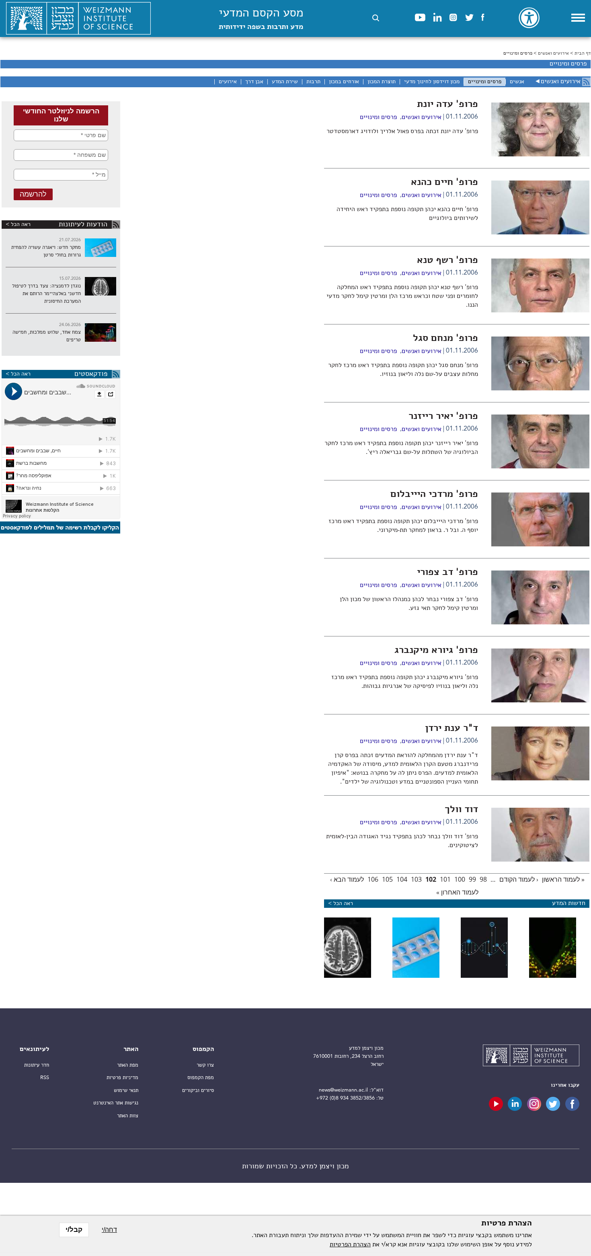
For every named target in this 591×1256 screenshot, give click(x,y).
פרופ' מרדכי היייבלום (434, 494)
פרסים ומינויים (378, 117)
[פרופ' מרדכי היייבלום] (540, 545)
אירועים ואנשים (553, 53)
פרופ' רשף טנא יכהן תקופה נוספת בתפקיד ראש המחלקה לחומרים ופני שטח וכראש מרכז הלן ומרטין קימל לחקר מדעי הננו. (402, 296)
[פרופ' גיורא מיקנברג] (540, 701)
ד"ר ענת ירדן (451, 728)
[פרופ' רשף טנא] (540, 311)
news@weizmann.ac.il (343, 1090)
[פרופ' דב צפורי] (540, 623)
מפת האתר (127, 1065)
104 (401, 879)
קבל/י (74, 1229)
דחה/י (109, 1229)
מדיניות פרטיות (122, 1077)
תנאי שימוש (126, 1090)
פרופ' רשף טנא (447, 260)
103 (416, 879)
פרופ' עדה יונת (447, 104)
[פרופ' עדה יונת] (540, 155)
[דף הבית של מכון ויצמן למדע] (78, 18)
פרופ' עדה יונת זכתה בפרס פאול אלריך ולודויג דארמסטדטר (402, 131)
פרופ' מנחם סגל (445, 338)
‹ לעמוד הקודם (518, 879)
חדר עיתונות (36, 1065)
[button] (376, 18)
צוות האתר (127, 1115)
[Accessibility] (529, 17)
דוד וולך (461, 810)
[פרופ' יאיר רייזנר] (540, 467)
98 (483, 879)
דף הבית (583, 53)
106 (372, 879)
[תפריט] (578, 18)
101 (445, 879)
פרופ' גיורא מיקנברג (436, 650)
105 (387, 879)
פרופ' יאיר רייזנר (443, 416)
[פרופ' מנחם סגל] (540, 389)
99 (472, 879)
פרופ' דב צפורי (447, 572)
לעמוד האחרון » (457, 892)
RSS (44, 1077)
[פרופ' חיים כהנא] (540, 233)
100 (459, 879)
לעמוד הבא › (347, 879)
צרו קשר (205, 1065)
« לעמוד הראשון (563, 879)
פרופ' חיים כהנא (444, 182)
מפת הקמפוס (200, 1077)
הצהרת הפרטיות (350, 1245)
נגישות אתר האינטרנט (115, 1103)
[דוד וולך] (540, 860)
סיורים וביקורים (198, 1090)
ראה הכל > (18, 224)
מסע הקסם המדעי (261, 19)
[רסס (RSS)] (586, 82)
